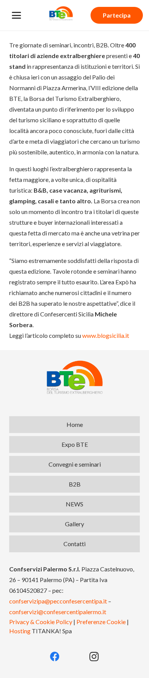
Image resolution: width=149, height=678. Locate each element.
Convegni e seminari (75, 464)
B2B (75, 484)
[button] (16, 15)
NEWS (74, 504)
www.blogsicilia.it (105, 335)
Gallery (74, 523)
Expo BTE (75, 444)
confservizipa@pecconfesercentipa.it (58, 601)
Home (74, 424)
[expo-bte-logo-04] (61, 13)
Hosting (20, 630)
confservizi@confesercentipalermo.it (57, 611)
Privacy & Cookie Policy (40, 621)
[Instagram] (94, 657)
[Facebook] (55, 657)
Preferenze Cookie (101, 621)
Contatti (74, 543)
